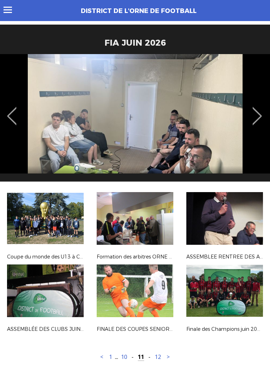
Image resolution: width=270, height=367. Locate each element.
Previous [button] (12, 111)
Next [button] (257, 111)
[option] (135, 120)
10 (124, 357)
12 (158, 357)
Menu (11, 10)
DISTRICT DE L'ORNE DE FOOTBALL (139, 11)
